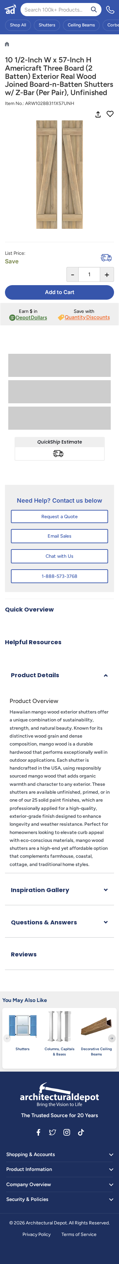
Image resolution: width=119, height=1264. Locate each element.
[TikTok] (81, 1132)
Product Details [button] (35, 675)
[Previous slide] (7, 1038)
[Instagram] (67, 1132)
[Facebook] (38, 1132)
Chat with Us (59, 556)
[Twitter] (53, 1132)
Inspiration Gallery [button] (40, 890)
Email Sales (59, 536)
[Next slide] (112, 1038)
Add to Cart (59, 292)
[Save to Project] (110, 114)
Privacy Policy (36, 1234)
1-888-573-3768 (59, 576)
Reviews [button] (24, 954)
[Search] (94, 10)
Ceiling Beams (81, 24)
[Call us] (110, 10)
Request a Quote (59, 516)
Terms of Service (79, 1234)
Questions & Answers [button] (44, 922)
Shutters (47, 24)
